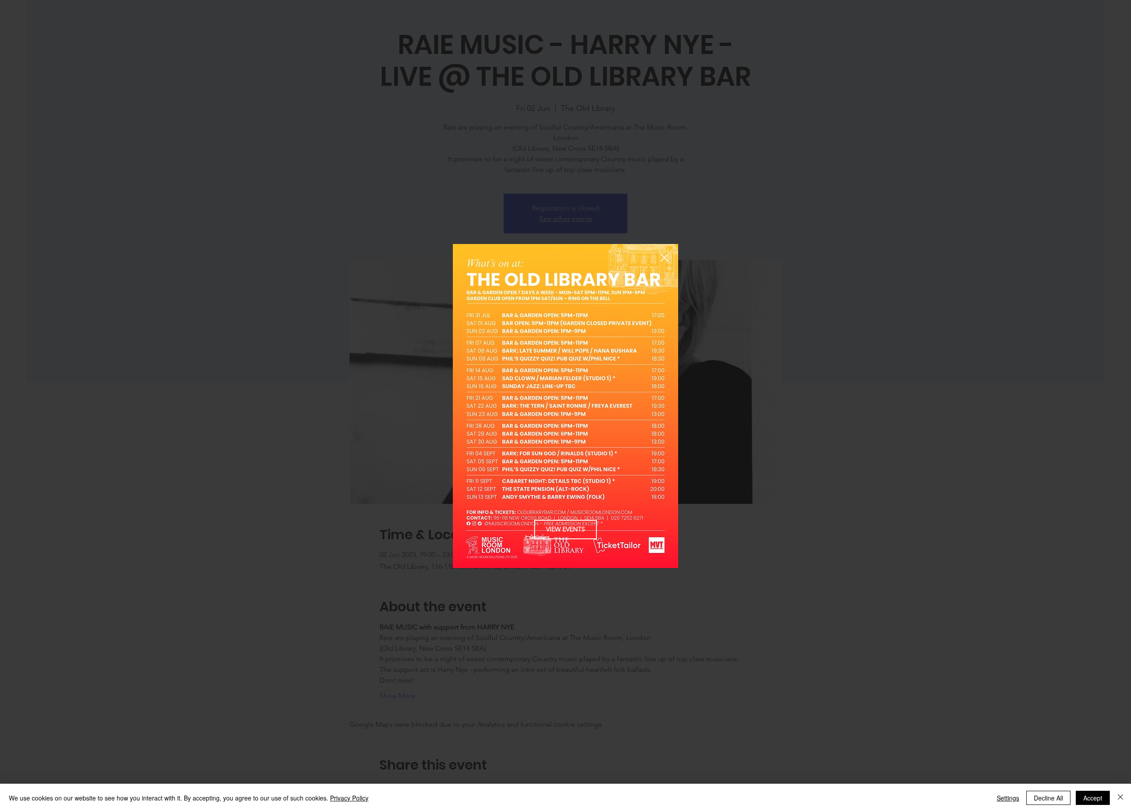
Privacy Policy (349, 797)
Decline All (1048, 797)
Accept (1092, 797)
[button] (664, 258)
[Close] (1120, 798)
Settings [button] (1008, 797)
